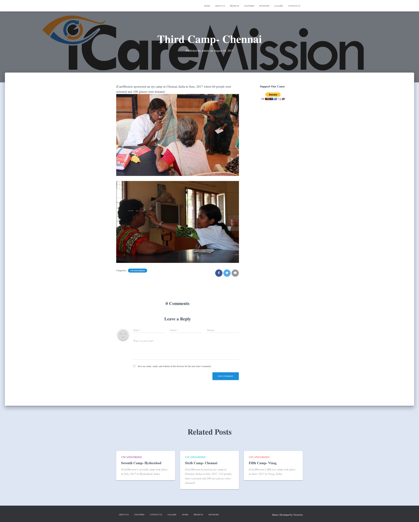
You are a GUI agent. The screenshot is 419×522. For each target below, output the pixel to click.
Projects (234, 5)
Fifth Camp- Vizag (263, 462)
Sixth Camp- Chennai (201, 462)
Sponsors (264, 5)
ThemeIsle (298, 514)
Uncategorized (137, 270)
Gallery (278, 5)
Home (207, 5)
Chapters (249, 5)
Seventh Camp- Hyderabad (141, 462)
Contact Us (294, 5)
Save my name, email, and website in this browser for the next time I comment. (174, 366)
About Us (220, 5)
